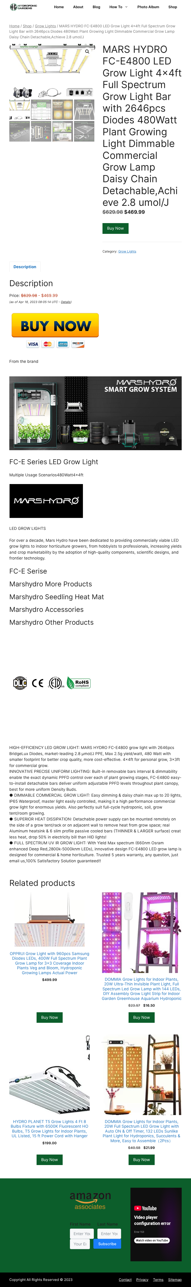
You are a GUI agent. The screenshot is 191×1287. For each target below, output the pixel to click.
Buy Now (115, 228)
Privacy (142, 1279)
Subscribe (107, 1243)
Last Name (107, 1224)
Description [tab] (25, 266)
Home (59, 7)
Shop (172, 7)
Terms (158, 1279)
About (78, 7)
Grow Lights (45, 26)
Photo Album (148, 7)
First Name (80, 1224)
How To (115, 7)
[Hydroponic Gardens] (23, 7)
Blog (96, 7)
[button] (87, 51)
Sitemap (175, 1279)
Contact (125, 1279)
